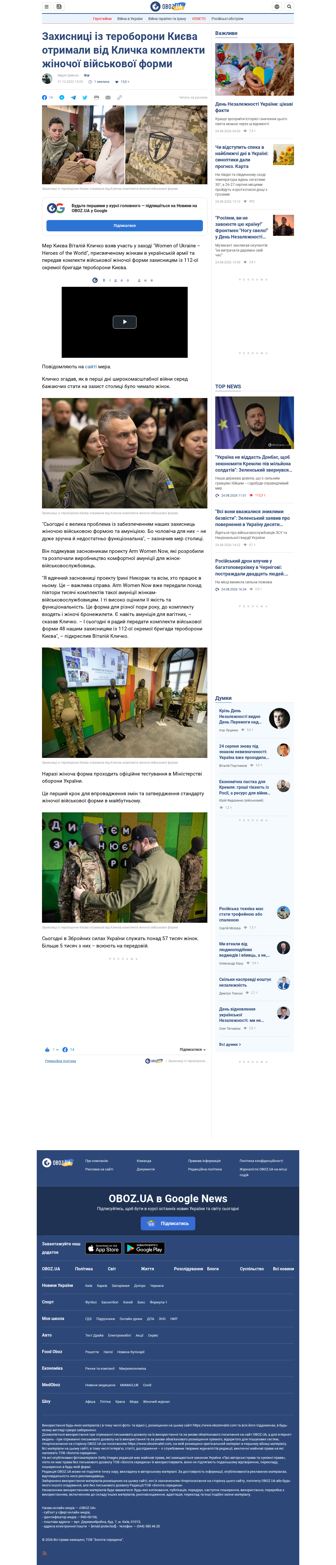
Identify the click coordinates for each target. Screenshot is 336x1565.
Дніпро (139, 1286)
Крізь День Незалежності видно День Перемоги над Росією (239, 716)
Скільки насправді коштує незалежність (245, 982)
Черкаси (157, 1286)
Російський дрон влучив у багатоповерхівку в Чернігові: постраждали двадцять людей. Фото (250, 567)
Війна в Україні (130, 19)
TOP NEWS (228, 386)
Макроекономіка (132, 1368)
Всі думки (228, 1044)
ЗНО (162, 1319)
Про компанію (96, 1161)
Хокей (128, 1302)
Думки (223, 698)
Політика (84, 1268)
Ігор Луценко (228, 730)
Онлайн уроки (131, 1319)
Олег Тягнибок (229, 1029)
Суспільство (252, 1268)
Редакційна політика (60, 1061)
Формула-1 (158, 1302)
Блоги (213, 1268)
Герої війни (102, 19)
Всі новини (283, 1268)
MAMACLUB (129, 1385)
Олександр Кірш (231, 963)
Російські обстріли (227, 19)
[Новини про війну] (154, 1062)
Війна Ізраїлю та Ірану (167, 19)
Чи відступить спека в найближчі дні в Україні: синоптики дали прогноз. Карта (242, 156)
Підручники (105, 1319)
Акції (139, 1335)
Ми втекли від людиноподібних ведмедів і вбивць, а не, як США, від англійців (243, 949)
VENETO (199, 19)
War (87, 75)
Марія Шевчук (68, 75)
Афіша (90, 1402)
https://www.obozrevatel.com (215, 1425)
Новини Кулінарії (130, 1352)
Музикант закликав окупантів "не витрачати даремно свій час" (241, 250)
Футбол (91, 1302)
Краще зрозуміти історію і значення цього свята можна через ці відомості (251, 121)
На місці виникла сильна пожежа (243, 582)
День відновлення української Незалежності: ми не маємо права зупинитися (244, 1015)
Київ (88, 1286)
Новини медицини (100, 1385)
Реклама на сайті (99, 1169)
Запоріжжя (120, 1286)
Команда (144, 1161)
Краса (120, 1402)
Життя (147, 1268)
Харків (102, 1286)
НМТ (174, 1319)
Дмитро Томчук (231, 993)
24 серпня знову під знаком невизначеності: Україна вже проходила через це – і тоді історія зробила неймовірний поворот (243, 752)
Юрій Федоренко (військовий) (241, 800)
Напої (108, 1352)
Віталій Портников (233, 766)
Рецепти (92, 1352)
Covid (147, 1385)
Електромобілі (119, 1335)
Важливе (226, 33)
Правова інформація (204, 1161)
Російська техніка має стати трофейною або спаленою (241, 914)
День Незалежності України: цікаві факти (254, 107)
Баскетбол (110, 1302)
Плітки (105, 1402)
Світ (112, 1268)
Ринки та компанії (99, 1368)
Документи (146, 1169)
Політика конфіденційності (261, 1161)
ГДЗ (88, 1319)
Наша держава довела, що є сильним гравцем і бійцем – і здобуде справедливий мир (251, 483)
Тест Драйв (94, 1335)
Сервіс (153, 1335)
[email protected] (103, 1526)
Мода (134, 1402)
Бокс (141, 1302)
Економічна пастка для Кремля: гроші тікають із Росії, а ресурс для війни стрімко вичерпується (244, 787)
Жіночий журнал (156, 1402)
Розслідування (188, 1268)
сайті (91, 367)
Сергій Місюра (230, 928)
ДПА (150, 1319)
